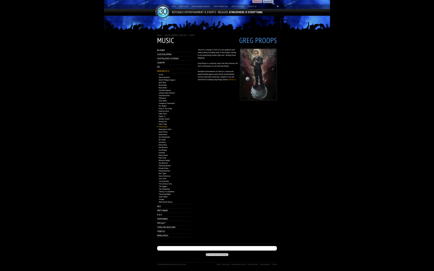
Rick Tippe (162, 173)
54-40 (161, 75)
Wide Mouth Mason (165, 202)
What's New (183, 6)
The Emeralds (164, 181)
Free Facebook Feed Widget (218, 254)
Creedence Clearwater (167, 103)
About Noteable (237, 6)
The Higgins (163, 186)
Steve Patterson (164, 176)
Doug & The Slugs (165, 108)
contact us (232, 79)
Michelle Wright (164, 160)
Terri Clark (162, 179)
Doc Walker (163, 106)
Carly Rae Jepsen (165, 90)
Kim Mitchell (163, 147)
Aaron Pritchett (164, 77)
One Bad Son (163, 163)
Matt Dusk (162, 158)
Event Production (221, 6)
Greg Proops (163, 127)
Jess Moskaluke (164, 137)
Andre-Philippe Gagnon (167, 80)
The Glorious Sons (165, 184)
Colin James (163, 101)
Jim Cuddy (162, 140)
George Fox (163, 121)
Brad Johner (163, 88)
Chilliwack (162, 98)
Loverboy (162, 153)
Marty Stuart (163, 155)
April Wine (162, 82)
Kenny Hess (163, 145)
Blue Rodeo (163, 85)
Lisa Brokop (163, 150)
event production (213, 77)
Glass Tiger (163, 124)
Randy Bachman (164, 171)
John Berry (162, 142)
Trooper (161, 199)
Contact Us (252, 6)
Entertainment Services (201, 6)
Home (174, 6)
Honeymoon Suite (165, 129)
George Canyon (164, 119)
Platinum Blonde (165, 166)
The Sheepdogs (164, 189)
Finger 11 (162, 116)
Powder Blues (164, 168)
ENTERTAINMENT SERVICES (176, 35)
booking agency (208, 74)
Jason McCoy (163, 132)
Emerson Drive (164, 111)
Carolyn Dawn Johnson (167, 93)
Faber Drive (163, 114)
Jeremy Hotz (163, 134)
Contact (274, 264)
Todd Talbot (163, 197)
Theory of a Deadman (166, 191)
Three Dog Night (165, 194)
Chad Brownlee (164, 95)
